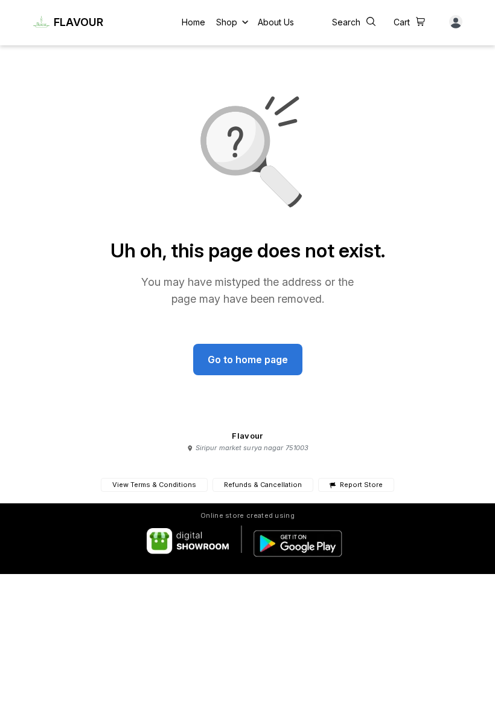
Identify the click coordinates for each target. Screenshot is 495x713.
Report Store (361, 485)
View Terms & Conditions (154, 484)
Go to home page (248, 359)
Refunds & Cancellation (263, 484)
